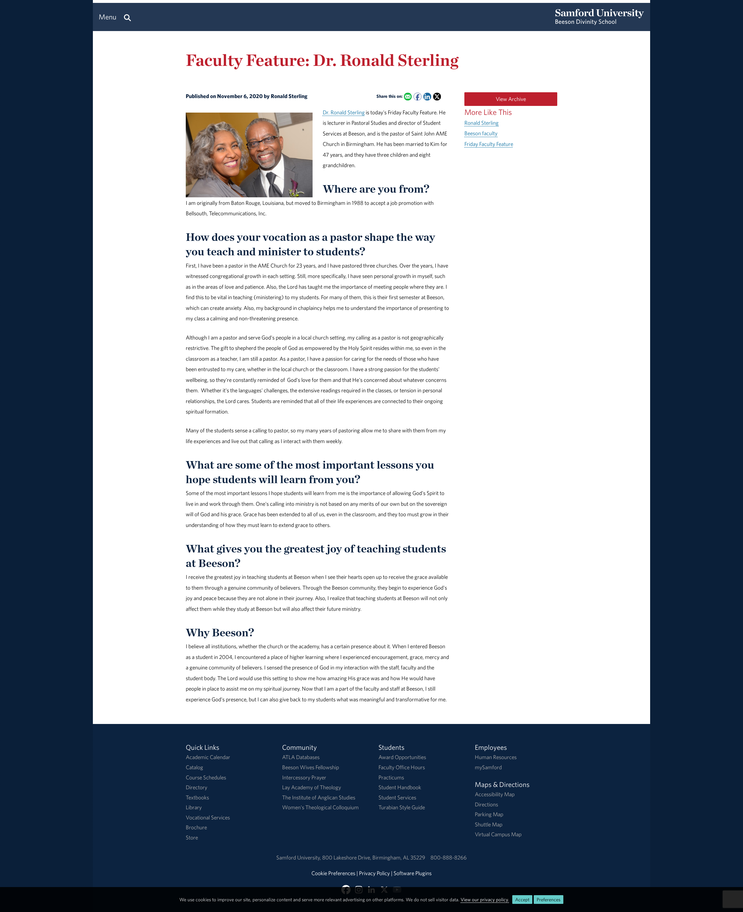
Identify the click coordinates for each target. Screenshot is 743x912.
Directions (486, 804)
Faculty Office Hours (401, 767)
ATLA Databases (301, 757)
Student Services (397, 797)
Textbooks (197, 797)
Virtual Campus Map (498, 834)
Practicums (391, 777)
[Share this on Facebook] (417, 97)
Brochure (196, 827)
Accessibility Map (495, 794)
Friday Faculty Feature (488, 143)
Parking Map (489, 814)
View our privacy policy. (485, 899)
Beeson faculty (480, 133)
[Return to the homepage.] (599, 22)
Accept (522, 899)
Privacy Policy (374, 873)
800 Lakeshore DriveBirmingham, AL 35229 (373, 857)
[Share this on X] (437, 97)
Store (192, 837)
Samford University (299, 857)
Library (194, 807)
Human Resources (496, 757)
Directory (196, 787)
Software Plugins (413, 873)
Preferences (548, 899)
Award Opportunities (402, 757)
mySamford (488, 767)
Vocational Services (208, 817)
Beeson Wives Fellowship (310, 767)
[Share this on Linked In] (427, 97)
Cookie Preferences (333, 873)
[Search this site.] (127, 17)
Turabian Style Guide (401, 807)
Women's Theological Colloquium (320, 807)
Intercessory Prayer (304, 777)
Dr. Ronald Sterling (344, 112)
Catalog (194, 767)
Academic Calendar (208, 757)
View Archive (511, 98)
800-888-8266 (448, 857)
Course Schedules (206, 777)
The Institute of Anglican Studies (318, 797)
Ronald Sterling (481, 122)
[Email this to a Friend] (408, 97)
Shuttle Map (488, 824)
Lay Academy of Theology (311, 787)
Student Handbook (399, 787)
